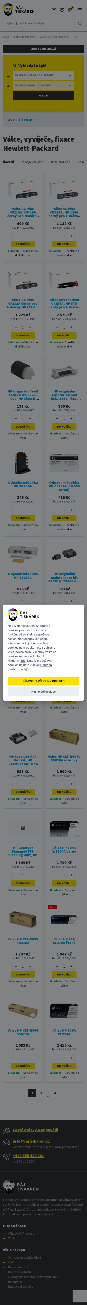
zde (22, 660)
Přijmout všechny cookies (44, 681)
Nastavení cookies (43, 691)
